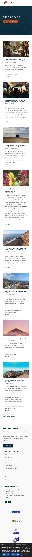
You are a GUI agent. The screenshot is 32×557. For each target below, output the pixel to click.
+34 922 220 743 (9, 492)
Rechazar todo (15, 554)
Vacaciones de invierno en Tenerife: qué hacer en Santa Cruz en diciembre (15, 249)
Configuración (27, 551)
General (14, 62)
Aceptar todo (6, 554)
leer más (7, 76)
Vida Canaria (15, 148)
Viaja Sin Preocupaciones (11, 468)
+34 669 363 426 (9, 493)
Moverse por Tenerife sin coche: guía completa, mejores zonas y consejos (15, 101)
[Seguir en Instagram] (9, 502)
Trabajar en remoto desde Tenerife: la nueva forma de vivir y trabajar (15, 146)
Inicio (6, 454)
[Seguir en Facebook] (6, 502)
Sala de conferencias (10, 460)
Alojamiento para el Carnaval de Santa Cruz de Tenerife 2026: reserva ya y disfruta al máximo (15, 190)
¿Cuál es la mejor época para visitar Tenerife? (14, 381)
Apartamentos (8, 457)
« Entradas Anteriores (9, 416)
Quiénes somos (8, 463)
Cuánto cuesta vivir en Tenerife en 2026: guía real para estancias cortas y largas (16, 60)
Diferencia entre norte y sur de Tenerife (15, 339)
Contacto (7, 471)
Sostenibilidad (8, 465)
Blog (6, 474)
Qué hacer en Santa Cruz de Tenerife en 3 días (15, 292)
